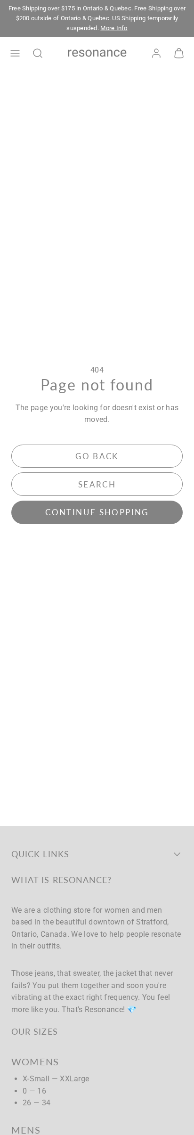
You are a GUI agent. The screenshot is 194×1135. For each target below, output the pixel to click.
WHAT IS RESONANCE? (61, 880)
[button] (15, 53)
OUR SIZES (34, 1031)
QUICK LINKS (40, 854)
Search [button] (97, 484)
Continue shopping (96, 512)
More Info (113, 28)
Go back (97, 456)
